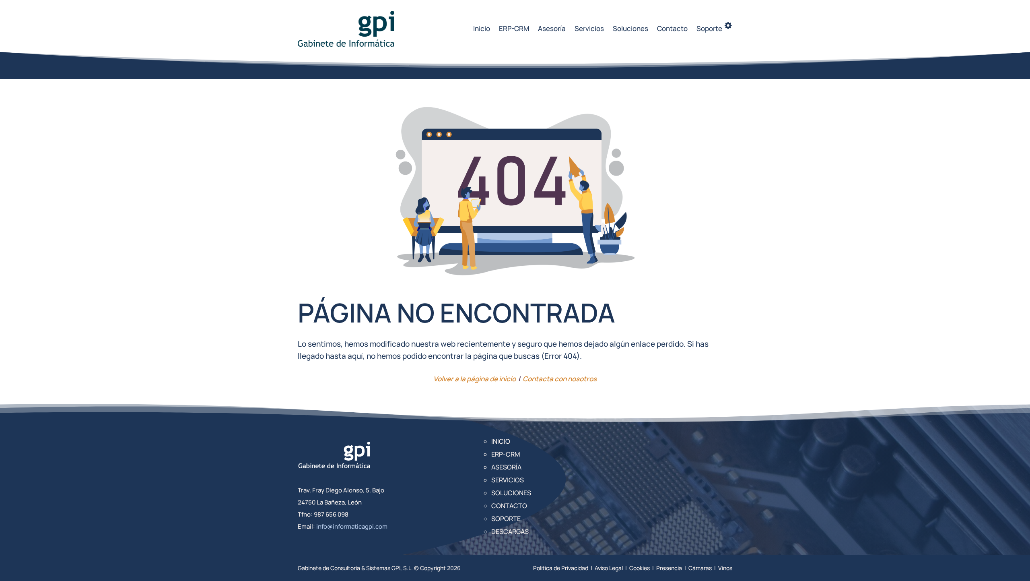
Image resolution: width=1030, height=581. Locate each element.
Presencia (669, 568)
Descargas (510, 531)
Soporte (506, 518)
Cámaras (700, 568)
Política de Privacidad (560, 568)
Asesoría (552, 28)
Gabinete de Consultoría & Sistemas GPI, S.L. (355, 568)
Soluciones (630, 28)
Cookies (639, 568)
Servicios (589, 28)
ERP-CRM (514, 28)
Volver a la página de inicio (474, 378)
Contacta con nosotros (560, 378)
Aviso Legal (609, 568)
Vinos (725, 568)
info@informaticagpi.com (351, 526)
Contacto (672, 28)
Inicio (481, 28)
